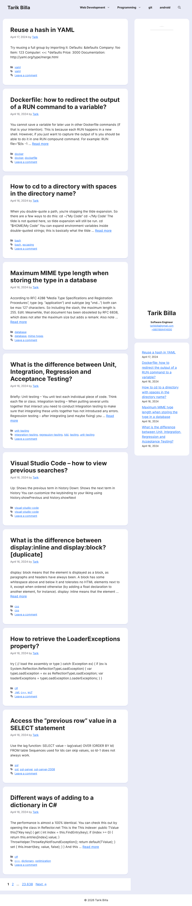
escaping (28, 244)
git (150, 7)
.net (17, 692)
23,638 (27, 884)
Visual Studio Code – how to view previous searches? (58, 466)
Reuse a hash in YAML (42, 29)
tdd (66, 434)
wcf (30, 692)
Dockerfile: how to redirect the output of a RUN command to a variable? (65, 103)
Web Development (92, 7)
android (165, 7)
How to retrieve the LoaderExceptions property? (65, 642)
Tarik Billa (19, 7)
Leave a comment (26, 75)
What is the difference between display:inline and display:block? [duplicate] (58, 547)
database (20, 332)
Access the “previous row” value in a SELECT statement (63, 724)
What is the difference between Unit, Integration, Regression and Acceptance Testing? (63, 372)
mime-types (35, 336)
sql (16, 765)
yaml (18, 67)
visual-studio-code (27, 507)
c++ (23, 692)
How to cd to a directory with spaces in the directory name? (63, 190)
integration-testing (26, 434)
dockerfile (31, 157)
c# (16, 688)
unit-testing (22, 430)
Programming (126, 7)
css (17, 606)
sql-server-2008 (44, 769)
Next (41, 884)
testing (74, 434)
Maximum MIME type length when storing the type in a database (59, 276)
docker (19, 153)
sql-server (26, 769)
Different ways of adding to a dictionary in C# (52, 801)
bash (18, 240)
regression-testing (51, 434)
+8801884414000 (162, 329)
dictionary (27, 860)
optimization (43, 860)
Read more (40, 144)
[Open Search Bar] (179, 7)
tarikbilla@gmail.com (161, 325)
